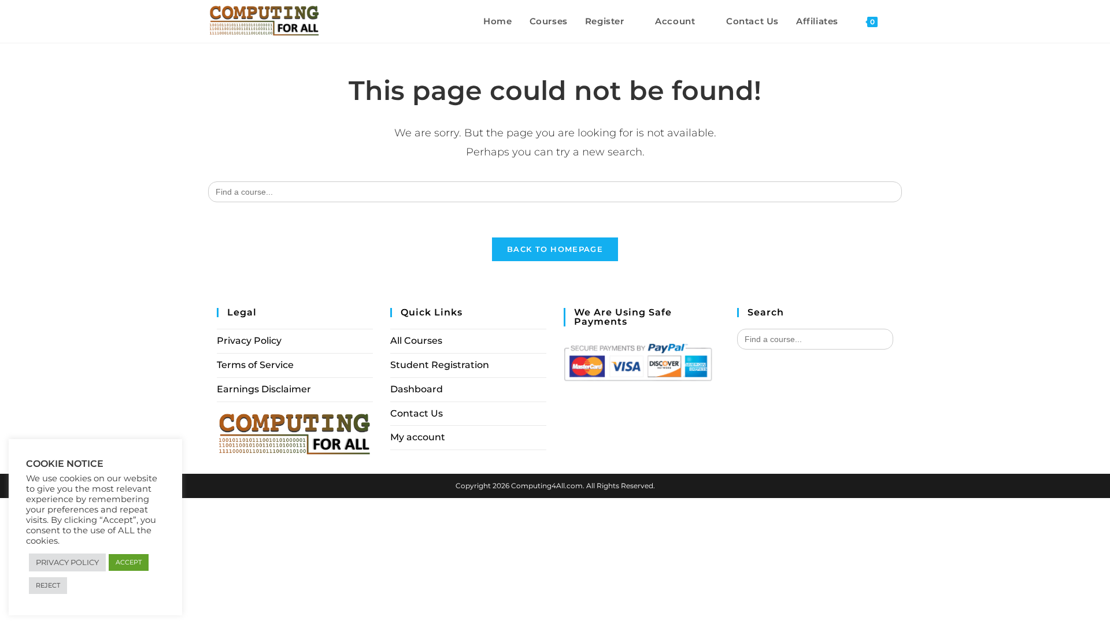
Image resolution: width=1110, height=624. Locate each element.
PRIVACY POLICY (67, 562)
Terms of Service (255, 364)
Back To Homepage (555, 249)
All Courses (416, 340)
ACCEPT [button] (129, 562)
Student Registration (439, 364)
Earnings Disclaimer (264, 389)
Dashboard (416, 389)
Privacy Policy (249, 340)
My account (417, 437)
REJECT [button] (48, 585)
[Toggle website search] (898, 21)
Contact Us (416, 413)
